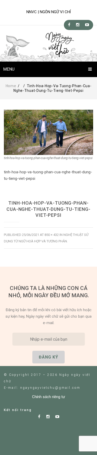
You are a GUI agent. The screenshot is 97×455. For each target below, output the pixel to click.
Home (11, 86)
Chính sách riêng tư (48, 396)
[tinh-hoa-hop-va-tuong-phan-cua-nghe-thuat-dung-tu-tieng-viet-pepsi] (48, 132)
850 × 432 (51, 235)
